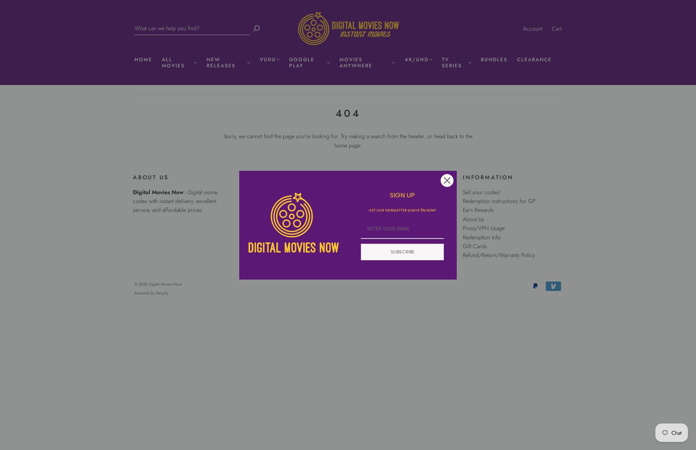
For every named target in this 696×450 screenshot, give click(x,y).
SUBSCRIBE (402, 252)
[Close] (447, 180)
